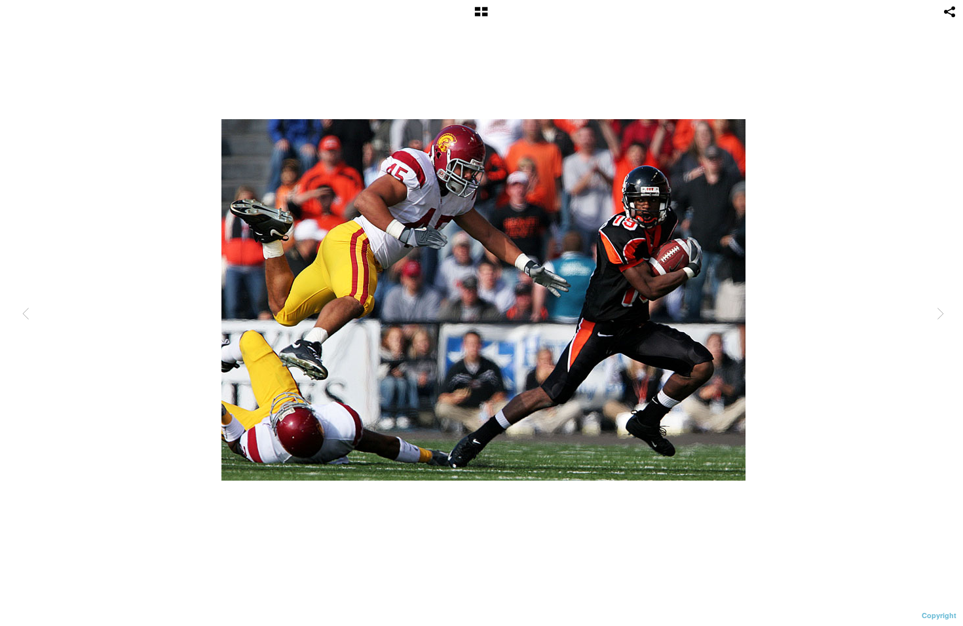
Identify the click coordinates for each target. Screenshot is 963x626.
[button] (481, 16)
